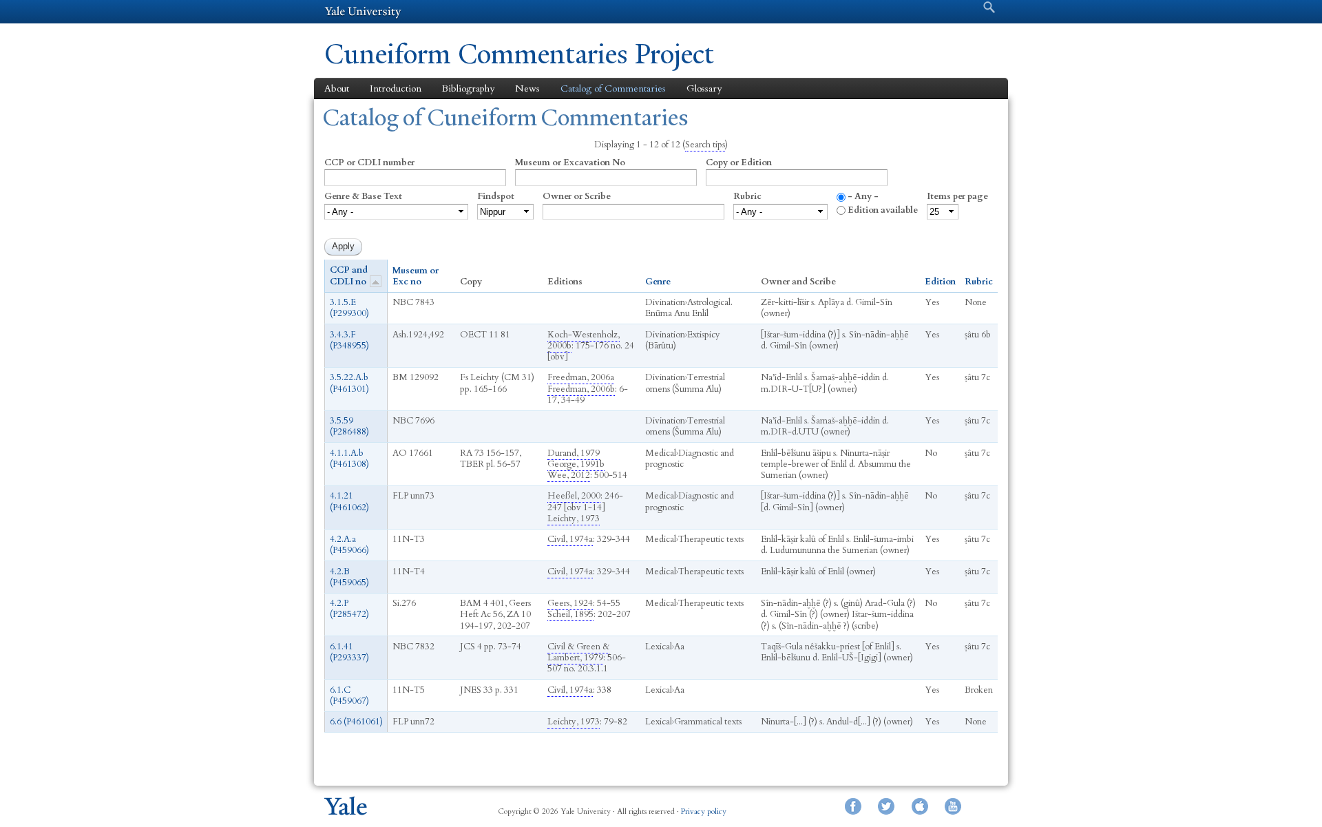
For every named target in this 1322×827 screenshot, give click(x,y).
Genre (658, 281)
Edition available (883, 210)
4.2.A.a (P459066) (349, 544)
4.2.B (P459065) (349, 577)
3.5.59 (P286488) (349, 426)
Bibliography (468, 88)
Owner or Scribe (577, 196)
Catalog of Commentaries (613, 88)
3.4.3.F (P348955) (349, 340)
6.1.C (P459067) (349, 695)
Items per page (957, 196)
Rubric (747, 196)
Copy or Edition (739, 162)
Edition (940, 281)
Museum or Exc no (415, 276)
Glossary (704, 88)
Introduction (395, 88)
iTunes (920, 806)
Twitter (886, 806)
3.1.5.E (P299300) (349, 308)
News (527, 88)
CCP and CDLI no (349, 275)
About (336, 88)
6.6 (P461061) (356, 721)
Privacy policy (703, 811)
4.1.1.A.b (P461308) (349, 458)
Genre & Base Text (363, 196)
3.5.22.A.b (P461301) (349, 383)
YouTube (953, 806)
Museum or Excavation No (570, 162)
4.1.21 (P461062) (349, 501)
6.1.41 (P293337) (349, 652)
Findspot (495, 196)
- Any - (863, 196)
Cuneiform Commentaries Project (519, 54)
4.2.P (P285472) (349, 608)
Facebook (853, 806)
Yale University (362, 11)
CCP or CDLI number (369, 162)
